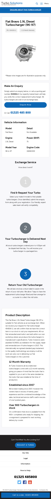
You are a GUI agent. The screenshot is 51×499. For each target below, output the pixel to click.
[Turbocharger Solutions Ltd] (12, 3)
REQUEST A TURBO (25, 445)
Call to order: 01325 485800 (25, 495)
